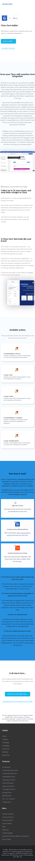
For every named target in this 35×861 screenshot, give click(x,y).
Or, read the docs (8, 48)
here (20, 561)
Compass (27, 717)
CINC (11, 717)
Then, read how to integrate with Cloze (17, 701)
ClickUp (30, 715)
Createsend (15, 721)
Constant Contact (21, 719)
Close (17, 715)
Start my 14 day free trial (17, 694)
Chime (15, 717)
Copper (8, 721)
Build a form (8, 41)
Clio (21, 715)
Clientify (25, 715)
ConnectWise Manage (8, 719)
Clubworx (20, 717)
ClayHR (7, 717)
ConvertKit (30, 719)
